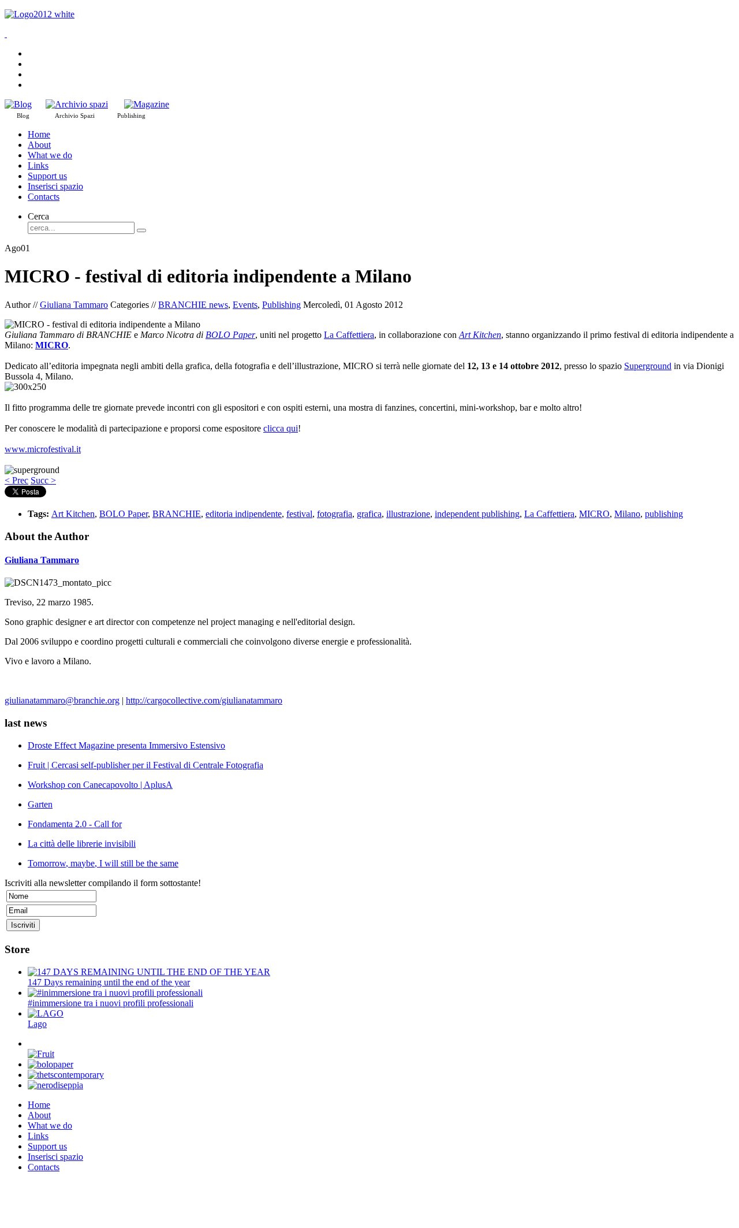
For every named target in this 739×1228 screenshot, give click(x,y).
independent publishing (477, 514)
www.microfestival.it (43, 449)
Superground (647, 366)
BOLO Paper (230, 335)
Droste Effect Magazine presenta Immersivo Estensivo (126, 745)
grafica (369, 514)
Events (245, 305)
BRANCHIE (176, 514)
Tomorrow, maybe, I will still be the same (103, 863)
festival (299, 514)
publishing (664, 514)
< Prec (16, 480)
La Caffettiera (349, 335)
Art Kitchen (480, 335)
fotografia (334, 514)
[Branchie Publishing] (146, 104)
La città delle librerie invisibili (82, 844)
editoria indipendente (244, 514)
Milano (627, 514)
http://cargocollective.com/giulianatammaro (204, 700)
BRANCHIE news (193, 305)
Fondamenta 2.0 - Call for (75, 824)
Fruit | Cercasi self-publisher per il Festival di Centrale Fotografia (145, 765)
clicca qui (280, 428)
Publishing (281, 305)
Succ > (43, 480)
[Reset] (141, 230)
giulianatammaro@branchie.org (62, 700)
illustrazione (408, 514)
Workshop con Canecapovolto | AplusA (100, 785)
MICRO (594, 514)
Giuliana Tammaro (74, 305)
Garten (40, 804)
